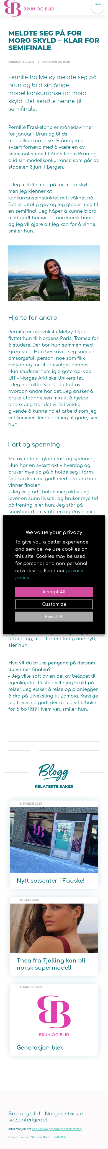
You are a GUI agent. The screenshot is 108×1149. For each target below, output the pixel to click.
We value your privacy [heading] (54, 532)
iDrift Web (59, 1137)
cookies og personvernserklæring (57, 1129)
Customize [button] (54, 604)
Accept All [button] (54, 591)
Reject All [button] (54, 616)
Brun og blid (32, 7)
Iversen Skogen (31, 1137)
